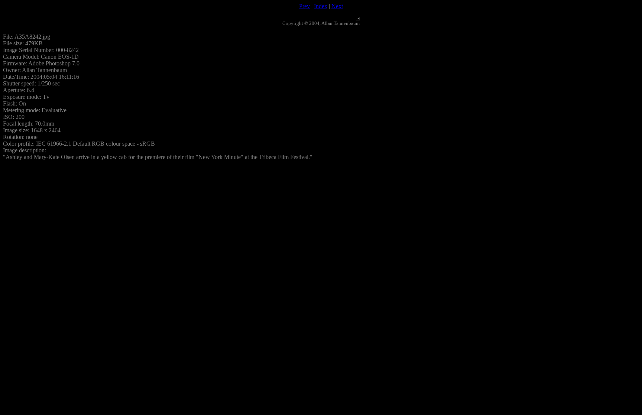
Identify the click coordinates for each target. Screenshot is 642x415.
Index (320, 6)
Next (337, 6)
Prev (304, 6)
